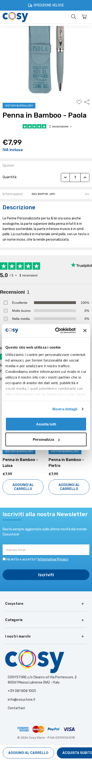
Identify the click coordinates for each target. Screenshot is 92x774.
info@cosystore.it (21, 700)
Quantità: (10, 177)
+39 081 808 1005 (22, 691)
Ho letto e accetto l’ (37, 559)
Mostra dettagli (65, 409)
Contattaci (16, 708)
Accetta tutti (46, 424)
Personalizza (43, 439)
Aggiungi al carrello (37, 487)
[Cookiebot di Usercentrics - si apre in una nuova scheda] (57, 331)
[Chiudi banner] (85, 330)
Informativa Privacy (53, 559)
